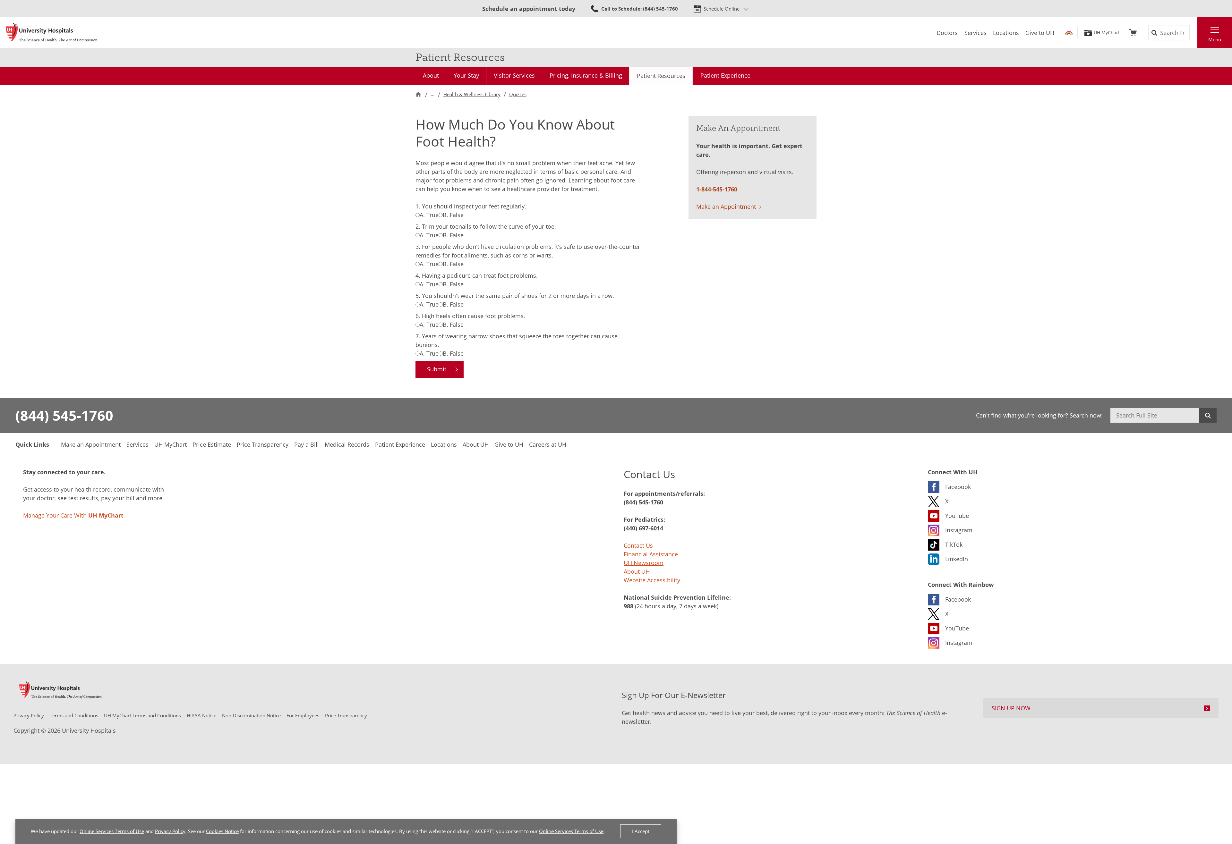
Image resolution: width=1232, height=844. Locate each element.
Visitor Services (514, 75)
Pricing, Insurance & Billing (586, 75)
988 (628, 606)
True (429, 215)
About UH (637, 571)
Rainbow (1069, 32)
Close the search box (1194, 33)
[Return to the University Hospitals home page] (52, 32)
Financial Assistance (651, 554)
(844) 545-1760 (64, 415)
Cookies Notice (222, 831)
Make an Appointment (726, 206)
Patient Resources (661, 76)
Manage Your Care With (73, 515)
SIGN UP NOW (1011, 708)
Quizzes (517, 94)
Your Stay (466, 75)
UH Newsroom (643, 563)
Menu (1214, 39)
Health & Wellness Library (472, 94)
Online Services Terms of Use (112, 831)
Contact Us (638, 545)
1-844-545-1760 (716, 189)
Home (418, 94)
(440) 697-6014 (643, 528)
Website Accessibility (652, 580)
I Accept (640, 831)
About (431, 75)
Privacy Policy (170, 831)
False (453, 215)
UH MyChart (1107, 33)
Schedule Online (722, 8)
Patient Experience (725, 75)
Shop (1133, 32)
